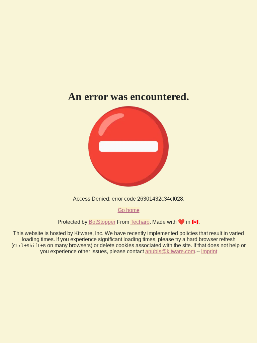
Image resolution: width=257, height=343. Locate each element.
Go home (129, 210)
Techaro (140, 222)
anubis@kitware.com (170, 251)
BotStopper (102, 222)
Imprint (209, 251)
